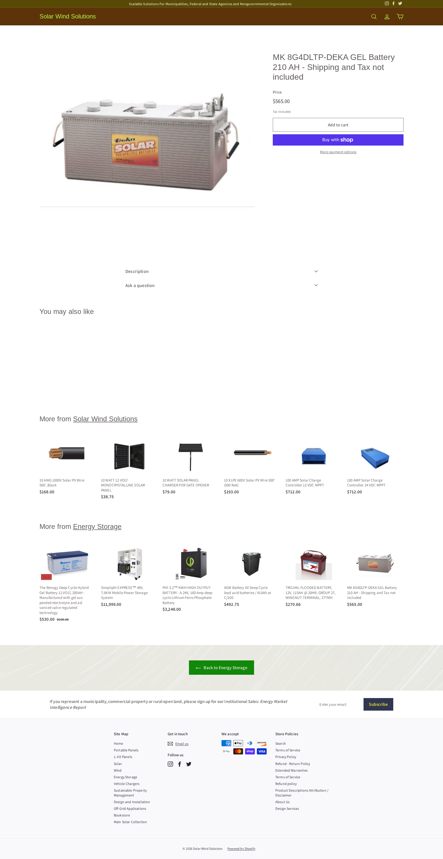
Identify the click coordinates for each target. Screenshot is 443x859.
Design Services (287, 808)
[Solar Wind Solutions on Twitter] (189, 764)
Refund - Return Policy (292, 763)
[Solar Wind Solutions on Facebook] (179, 764)
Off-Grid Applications (130, 808)
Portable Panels (126, 750)
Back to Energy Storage (225, 667)
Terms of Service (287, 750)
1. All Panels (123, 756)
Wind (118, 770)
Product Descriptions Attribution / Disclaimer (301, 792)
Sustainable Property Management (130, 792)
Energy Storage (97, 526)
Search (280, 743)
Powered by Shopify (241, 848)
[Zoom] (147, 146)
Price (277, 92)
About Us (282, 802)
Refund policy (286, 783)
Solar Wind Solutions (67, 16)
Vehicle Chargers (126, 783)
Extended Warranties (291, 770)
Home (118, 743)
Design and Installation (132, 802)
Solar (118, 763)
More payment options (338, 151)
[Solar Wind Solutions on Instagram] (170, 764)
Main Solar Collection (130, 822)
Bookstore (122, 815)
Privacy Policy (285, 756)
